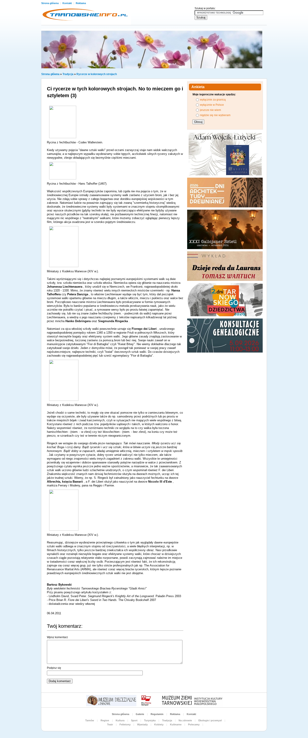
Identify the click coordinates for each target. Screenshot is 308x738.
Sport (134, 720)
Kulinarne (176, 724)
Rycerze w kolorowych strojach (96, 74)
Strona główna (50, 3)
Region (105, 720)
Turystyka (150, 720)
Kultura (120, 720)
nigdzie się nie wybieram (215, 115)
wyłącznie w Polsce (212, 104)
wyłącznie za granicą (213, 99)
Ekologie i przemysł (210, 720)
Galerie (140, 714)
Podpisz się (54, 667)
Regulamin (157, 714)
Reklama (81, 3)
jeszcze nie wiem (210, 110)
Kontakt (67, 3)
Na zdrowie (185, 720)
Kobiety (158, 724)
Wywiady (142, 724)
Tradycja (68, 74)
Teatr (110, 724)
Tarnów (89, 720)
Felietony (125, 724)
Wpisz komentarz (57, 637)
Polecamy (194, 724)
